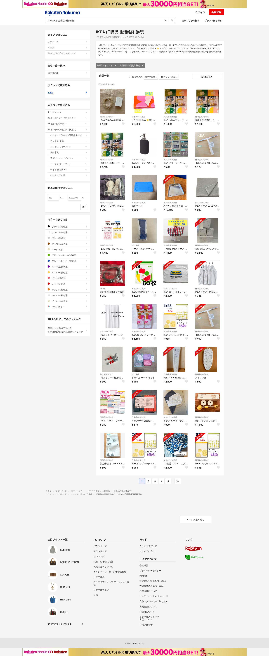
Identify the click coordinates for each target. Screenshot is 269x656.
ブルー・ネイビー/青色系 (63, 260)
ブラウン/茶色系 (59, 243)
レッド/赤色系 (58, 283)
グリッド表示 (169, 76)
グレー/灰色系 (58, 238)
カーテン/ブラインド (60, 163)
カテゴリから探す (190, 20)
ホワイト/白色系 (59, 232)
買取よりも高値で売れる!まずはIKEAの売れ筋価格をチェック (65, 329)
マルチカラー (58, 306)
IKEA (50, 92)
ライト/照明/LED (58, 169)
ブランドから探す (213, 20)
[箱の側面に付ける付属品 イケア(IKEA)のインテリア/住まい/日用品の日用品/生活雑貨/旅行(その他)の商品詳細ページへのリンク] (112, 273)
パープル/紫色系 (59, 266)
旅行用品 (135, 245)
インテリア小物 (57, 175)
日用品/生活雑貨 (106, 116)
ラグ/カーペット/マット (61, 158)
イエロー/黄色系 (59, 272)
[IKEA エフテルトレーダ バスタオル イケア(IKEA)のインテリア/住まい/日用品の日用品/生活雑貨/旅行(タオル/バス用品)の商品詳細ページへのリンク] (175, 273)
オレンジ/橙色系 (59, 289)
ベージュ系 (57, 249)
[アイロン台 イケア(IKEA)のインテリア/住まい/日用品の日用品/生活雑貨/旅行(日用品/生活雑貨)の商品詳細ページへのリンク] (207, 359)
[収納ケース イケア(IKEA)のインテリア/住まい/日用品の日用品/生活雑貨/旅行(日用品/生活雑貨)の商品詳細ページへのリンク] (144, 187)
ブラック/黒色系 (59, 226)
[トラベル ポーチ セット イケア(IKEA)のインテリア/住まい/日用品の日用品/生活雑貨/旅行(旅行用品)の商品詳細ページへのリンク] (144, 359)
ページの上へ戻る (195, 519)
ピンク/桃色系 (58, 278)
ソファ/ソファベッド (60, 146)
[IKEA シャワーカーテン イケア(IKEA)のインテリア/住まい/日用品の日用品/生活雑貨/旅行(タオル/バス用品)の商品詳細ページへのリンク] (112, 316)
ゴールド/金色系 (59, 301)
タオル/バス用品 (138, 116)
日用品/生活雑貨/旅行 (130, 65)
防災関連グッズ (106, 374)
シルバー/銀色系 (59, 295)
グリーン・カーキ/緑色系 (63, 255)
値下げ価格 (53, 73)
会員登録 (216, 12)
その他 (103, 288)
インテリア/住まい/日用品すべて (66, 135)
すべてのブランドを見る (60, 623)
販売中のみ (137, 76)
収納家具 (54, 152)
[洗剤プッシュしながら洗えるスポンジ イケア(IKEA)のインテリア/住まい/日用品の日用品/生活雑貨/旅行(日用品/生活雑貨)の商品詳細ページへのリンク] (207, 402)
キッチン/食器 (57, 140)
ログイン (200, 12)
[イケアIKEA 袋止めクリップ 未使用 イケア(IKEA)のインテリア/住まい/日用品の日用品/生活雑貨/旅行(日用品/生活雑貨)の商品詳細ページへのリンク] (144, 402)
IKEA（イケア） (105, 65)
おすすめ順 (150, 76)
